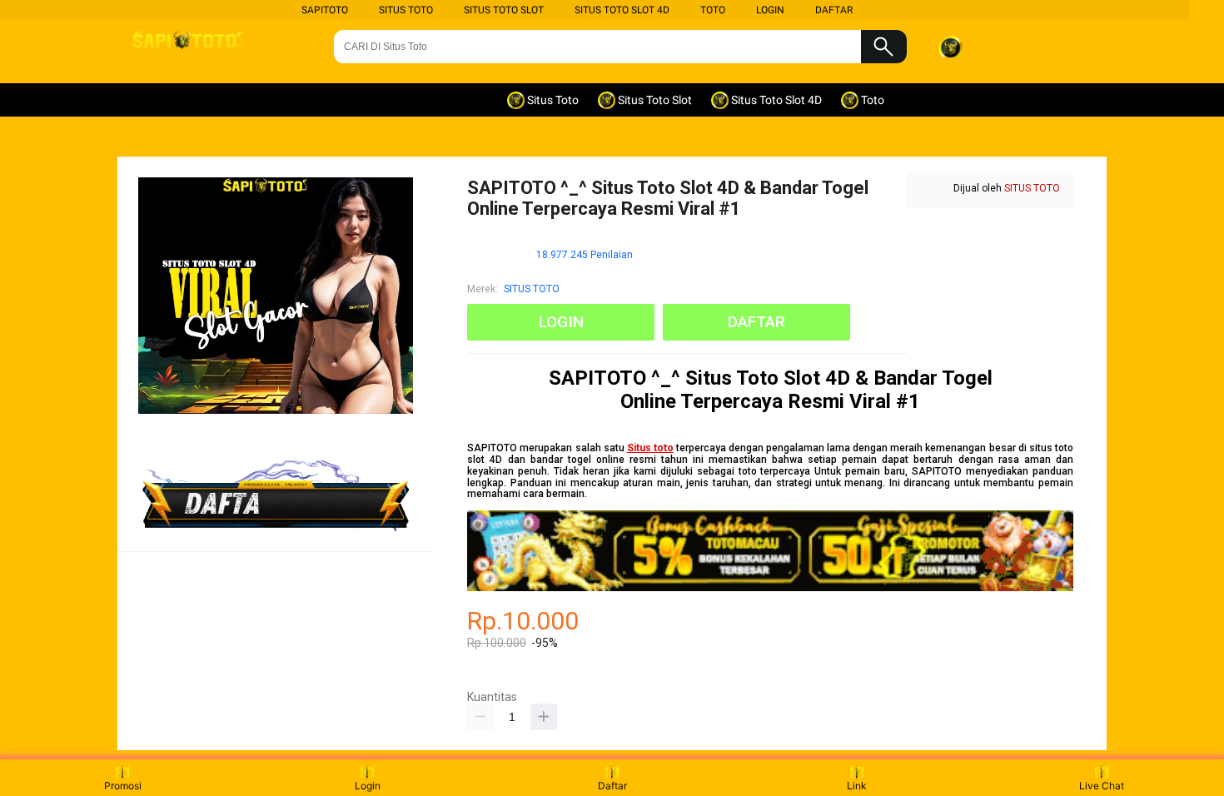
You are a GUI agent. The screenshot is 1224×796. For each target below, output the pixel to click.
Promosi (123, 785)
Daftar (612, 785)
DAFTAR (834, 10)
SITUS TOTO (532, 289)
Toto (712, 10)
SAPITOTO (324, 10)
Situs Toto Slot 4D (622, 10)
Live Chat (1101, 785)
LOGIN (770, 10)
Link (857, 785)
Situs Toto (406, 10)
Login (368, 785)
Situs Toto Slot (504, 10)
